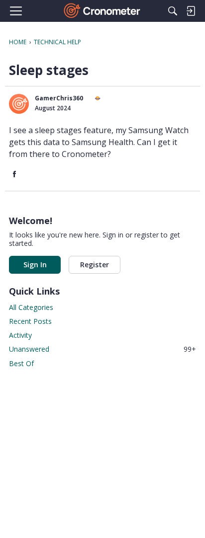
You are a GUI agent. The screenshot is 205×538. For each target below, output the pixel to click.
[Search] (173, 11)
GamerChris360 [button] (59, 98)
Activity (20, 335)
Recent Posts (30, 321)
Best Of (21, 363)
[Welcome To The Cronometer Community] (102, 11)
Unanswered (102, 349)
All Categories (31, 307)
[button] (19, 104)
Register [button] (94, 264)
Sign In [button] (35, 264)
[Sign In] (191, 11)
